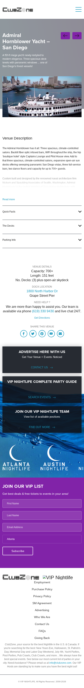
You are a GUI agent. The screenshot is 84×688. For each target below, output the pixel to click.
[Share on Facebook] (23, 333)
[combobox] (42, 539)
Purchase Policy (42, 589)
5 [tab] (44, 110)
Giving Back (42, 638)
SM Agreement (42, 603)
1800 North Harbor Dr (42, 291)
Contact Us (39, 367)
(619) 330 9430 (43, 311)
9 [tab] (33, 115)
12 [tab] (46, 115)
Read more (8, 199)
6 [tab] (49, 110)
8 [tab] (57, 110)
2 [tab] (31, 110)
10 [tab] (37, 115)
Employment (42, 582)
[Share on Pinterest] (42, 333)
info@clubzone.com (60, 662)
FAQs (42, 631)
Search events (39, 397)
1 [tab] (26, 110)
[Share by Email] (60, 333)
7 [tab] (53, 110)
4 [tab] (40, 110)
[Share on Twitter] (32, 333)
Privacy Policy (42, 596)
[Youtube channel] (51, 333)
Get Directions (42, 317)
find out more (39, 427)
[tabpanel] (42, 96)
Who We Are (42, 617)
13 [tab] (51, 115)
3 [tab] (35, 110)
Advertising (42, 610)
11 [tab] (42, 115)
